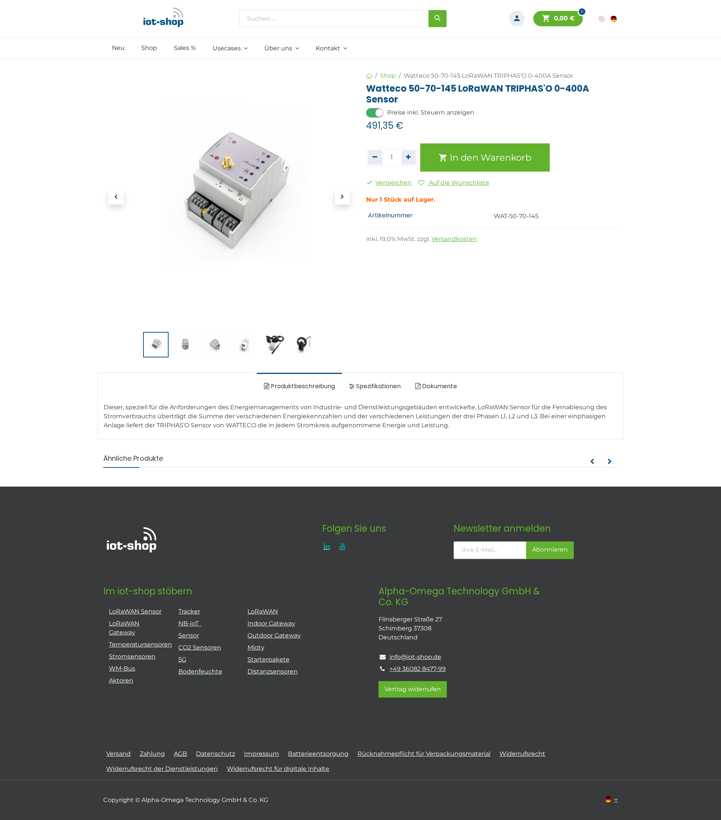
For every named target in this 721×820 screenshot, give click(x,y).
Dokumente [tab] (439, 386)
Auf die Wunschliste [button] (458, 182)
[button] (115, 197)
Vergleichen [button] (394, 182)
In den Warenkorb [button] (489, 157)
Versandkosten (454, 239)
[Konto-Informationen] (516, 19)
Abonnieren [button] (550, 549)
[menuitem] (118, 48)
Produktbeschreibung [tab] (302, 386)
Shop (388, 75)
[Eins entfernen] (375, 157)
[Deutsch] (614, 18)
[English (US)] (602, 18)
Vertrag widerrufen (413, 689)
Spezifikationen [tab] (377, 386)
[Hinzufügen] (408, 157)
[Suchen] (437, 18)
